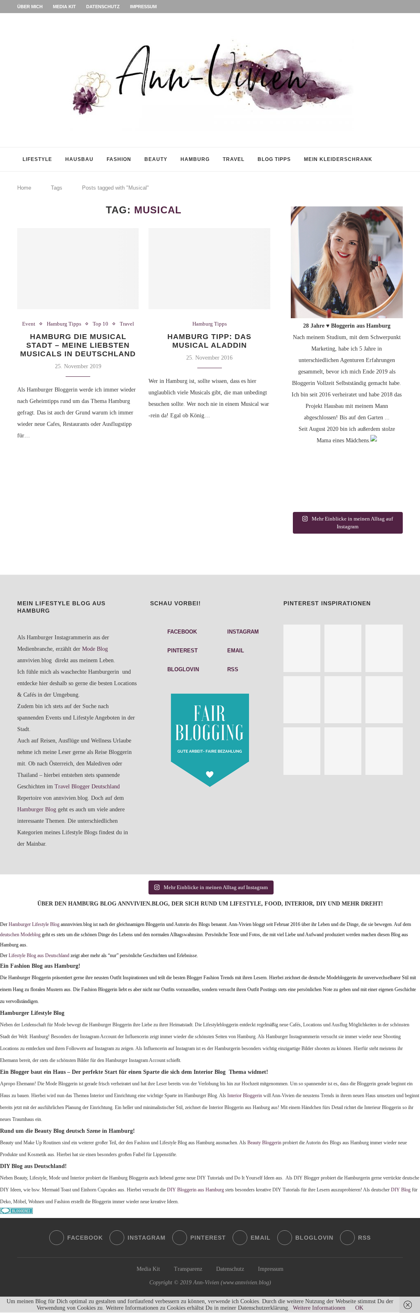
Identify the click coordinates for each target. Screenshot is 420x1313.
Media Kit (64, 6)
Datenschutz (103, 6)
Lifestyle (37, 159)
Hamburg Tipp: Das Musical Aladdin (209, 341)
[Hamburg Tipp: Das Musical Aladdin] (209, 268)
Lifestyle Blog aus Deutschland (39, 955)
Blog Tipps (274, 159)
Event (28, 324)
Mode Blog (95, 649)
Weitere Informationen (319, 1308)
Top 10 (100, 324)
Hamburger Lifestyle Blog (34, 924)
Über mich (30, 6)
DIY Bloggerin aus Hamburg (195, 1190)
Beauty (155, 159)
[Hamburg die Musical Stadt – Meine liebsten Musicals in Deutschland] (78, 268)
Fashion (119, 159)
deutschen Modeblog (20, 934)
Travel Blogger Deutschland (87, 786)
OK (359, 1308)
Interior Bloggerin (244, 1095)
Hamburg (195, 159)
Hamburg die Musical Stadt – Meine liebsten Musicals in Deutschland (78, 345)
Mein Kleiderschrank (338, 159)
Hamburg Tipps (64, 324)
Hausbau (79, 159)
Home (24, 188)
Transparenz (188, 1269)
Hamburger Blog (36, 809)
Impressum (143, 6)
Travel (233, 159)
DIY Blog (401, 1190)
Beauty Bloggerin (264, 1142)
